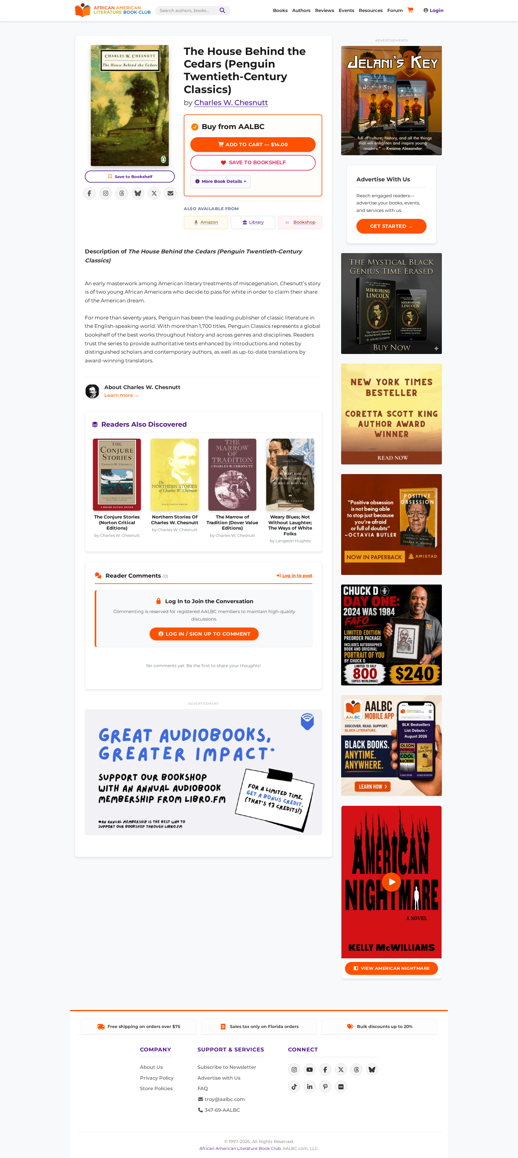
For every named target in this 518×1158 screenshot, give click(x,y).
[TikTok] (294, 1087)
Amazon (209, 222)
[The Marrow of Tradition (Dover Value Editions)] (232, 476)
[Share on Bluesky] (138, 193)
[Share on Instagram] (105, 193)
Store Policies (156, 1088)
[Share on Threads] (121, 193)
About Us (151, 1067)
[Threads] (356, 1069)
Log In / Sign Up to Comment (207, 634)
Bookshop (304, 222)
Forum (395, 10)
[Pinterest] (325, 1087)
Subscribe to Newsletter (227, 1067)
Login (436, 10)
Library (256, 222)
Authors (301, 10)
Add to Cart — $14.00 (256, 144)
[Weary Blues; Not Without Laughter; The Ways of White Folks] (290, 476)
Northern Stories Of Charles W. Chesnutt (174, 519)
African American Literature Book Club (240, 1148)
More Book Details (222, 181)
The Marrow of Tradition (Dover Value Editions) (232, 522)
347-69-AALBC (222, 1110)
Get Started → (391, 226)
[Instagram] (294, 1069)
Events (346, 10)
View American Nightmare (395, 968)
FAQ (203, 1088)
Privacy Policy (157, 1078)
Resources (371, 10)
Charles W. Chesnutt (231, 102)
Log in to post (296, 575)
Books (280, 10)
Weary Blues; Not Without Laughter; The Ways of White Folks (290, 525)
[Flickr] (341, 1087)
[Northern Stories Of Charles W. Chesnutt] (175, 476)
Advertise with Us (219, 1078)
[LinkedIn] (310, 1087)
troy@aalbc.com (224, 1099)
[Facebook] (325, 1069)
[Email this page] (170, 193)
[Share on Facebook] (89, 193)
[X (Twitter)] (341, 1069)
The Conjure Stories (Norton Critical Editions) (117, 522)
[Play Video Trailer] (391, 882)
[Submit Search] (221, 11)
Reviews (324, 10)
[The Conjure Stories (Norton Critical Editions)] (117, 476)
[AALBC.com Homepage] (113, 10)
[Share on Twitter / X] (154, 193)
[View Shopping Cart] (411, 10)
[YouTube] (310, 1069)
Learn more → (121, 395)
